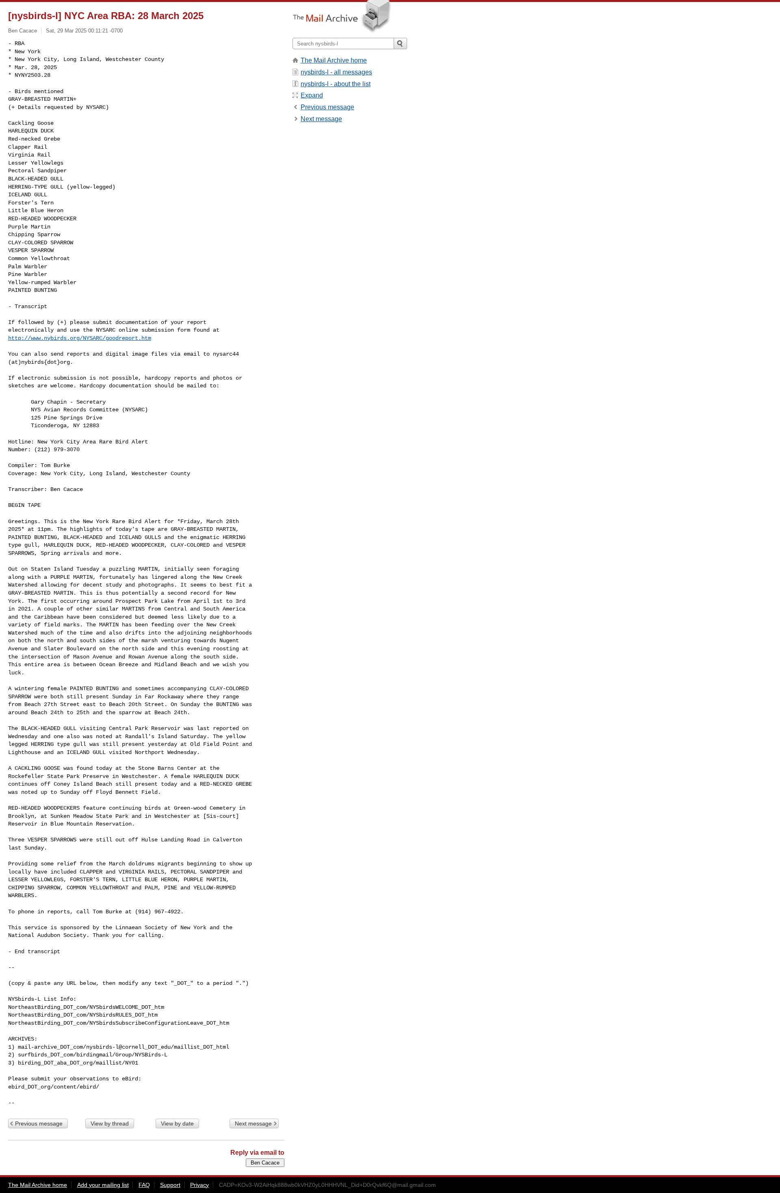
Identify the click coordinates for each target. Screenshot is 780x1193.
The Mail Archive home (334, 60)
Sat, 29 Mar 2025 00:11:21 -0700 (84, 31)
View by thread (110, 1123)
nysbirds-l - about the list (335, 83)
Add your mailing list (103, 1185)
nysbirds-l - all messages (336, 72)
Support (170, 1185)
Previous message (39, 1123)
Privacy (199, 1185)
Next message (253, 1123)
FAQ (144, 1185)
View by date (177, 1123)
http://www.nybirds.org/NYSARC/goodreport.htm (79, 338)
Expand (312, 95)
